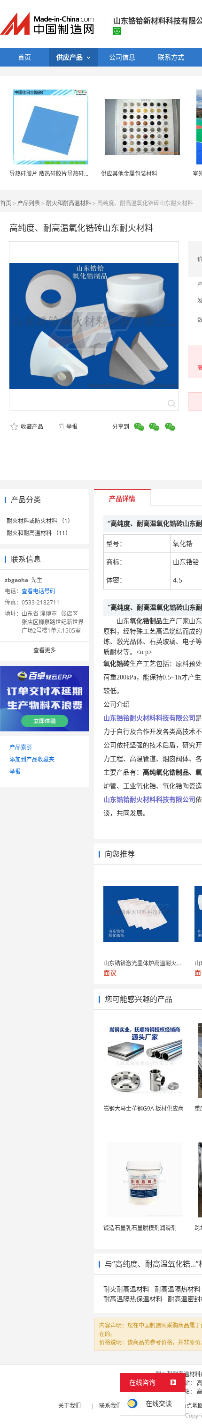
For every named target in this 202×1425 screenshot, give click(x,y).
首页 (5, 203)
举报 (72, 427)
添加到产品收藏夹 (31, 759)
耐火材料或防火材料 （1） (40, 521)
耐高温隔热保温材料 (133, 1298)
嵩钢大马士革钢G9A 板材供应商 (143, 1108)
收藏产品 (31, 427)
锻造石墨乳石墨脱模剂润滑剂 (140, 1228)
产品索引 (20, 747)
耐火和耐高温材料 (68, 203)
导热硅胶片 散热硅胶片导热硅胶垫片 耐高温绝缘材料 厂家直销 (87, 174)
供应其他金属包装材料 (129, 174)
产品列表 (28, 203)
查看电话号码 (38, 591)
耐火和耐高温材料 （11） (39, 533)
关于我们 (69, 1406)
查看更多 (44, 650)
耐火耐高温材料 (126, 1288)
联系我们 (110, 1406)
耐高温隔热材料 (178, 1288)
